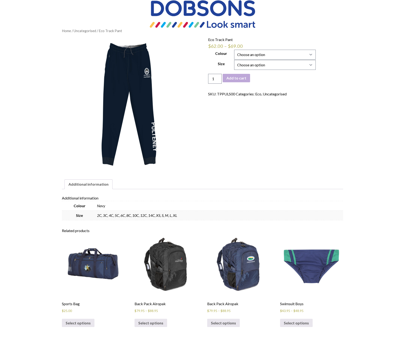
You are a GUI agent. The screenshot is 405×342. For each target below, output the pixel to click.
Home (66, 31)
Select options (78, 323)
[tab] (88, 184)
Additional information (88, 184)
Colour (221, 53)
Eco (258, 94)
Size (221, 63)
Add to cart (236, 78)
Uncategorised (85, 31)
